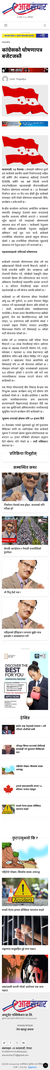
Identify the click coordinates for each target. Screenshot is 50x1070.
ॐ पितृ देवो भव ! (12, 592)
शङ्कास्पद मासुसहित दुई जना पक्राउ (19, 949)
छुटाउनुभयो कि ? (25, 838)
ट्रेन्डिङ (25, 718)
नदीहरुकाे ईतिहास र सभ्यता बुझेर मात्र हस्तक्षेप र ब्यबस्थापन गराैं (22, 634)
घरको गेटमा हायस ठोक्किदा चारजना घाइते (23, 910)
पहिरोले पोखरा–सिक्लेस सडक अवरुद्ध (21, 872)
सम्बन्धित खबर (25, 467)
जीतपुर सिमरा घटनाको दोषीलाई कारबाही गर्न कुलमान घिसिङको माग (30, 749)
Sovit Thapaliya (18, 79)
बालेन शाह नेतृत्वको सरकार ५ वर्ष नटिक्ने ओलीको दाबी (31, 727)
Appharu (32, 1067)
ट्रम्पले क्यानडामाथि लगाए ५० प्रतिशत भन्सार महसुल (29, 787)
